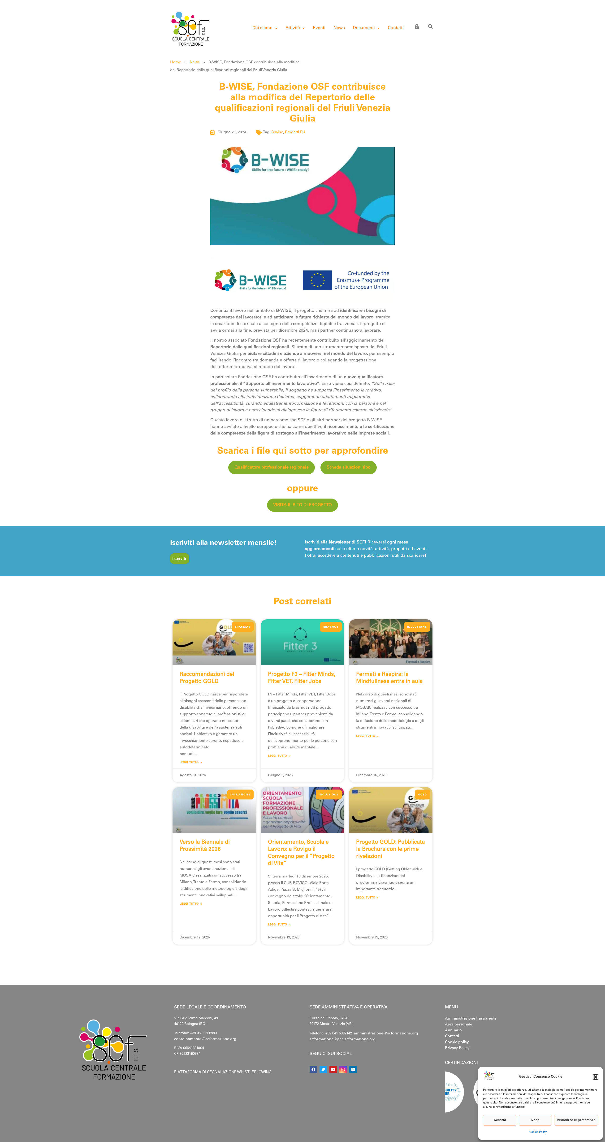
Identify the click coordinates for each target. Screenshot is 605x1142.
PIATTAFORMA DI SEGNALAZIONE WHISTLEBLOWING (223, 1072)
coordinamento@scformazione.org (205, 1039)
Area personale (458, 1024)
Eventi (319, 28)
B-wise (277, 132)
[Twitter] (323, 1069)
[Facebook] (313, 1069)
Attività (292, 28)
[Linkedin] (353, 1069)
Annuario (453, 1030)
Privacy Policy (457, 1048)
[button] (595, 1077)
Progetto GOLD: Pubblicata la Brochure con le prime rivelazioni (390, 849)
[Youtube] (333, 1069)
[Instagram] (343, 1069)
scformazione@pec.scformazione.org (343, 1039)
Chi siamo (262, 28)
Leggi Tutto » (191, 762)
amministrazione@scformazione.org (386, 1033)
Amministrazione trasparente (471, 1018)
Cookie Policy (538, 1132)
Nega (535, 1120)
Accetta (499, 1120)
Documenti (364, 28)
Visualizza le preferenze (576, 1120)
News (339, 28)
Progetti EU (295, 132)
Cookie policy (457, 1042)
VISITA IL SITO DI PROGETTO (302, 505)
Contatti (396, 28)
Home (175, 62)
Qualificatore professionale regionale (271, 467)
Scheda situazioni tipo (349, 467)
